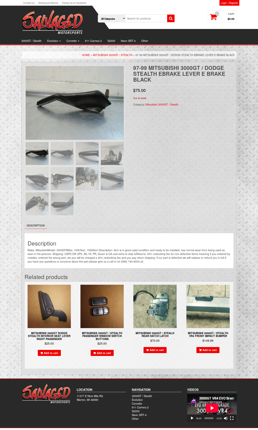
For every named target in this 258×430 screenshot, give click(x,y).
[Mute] (226, 418)
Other (144, 41)
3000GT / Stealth (31, 41)
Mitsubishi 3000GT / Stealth (112, 55)
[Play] (192, 418)
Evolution (53, 41)
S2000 (111, 41)
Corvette (71, 41)
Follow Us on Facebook (74, 2)
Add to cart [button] (51, 353)
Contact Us (29, 2)
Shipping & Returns (48, 2)
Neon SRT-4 (128, 41)
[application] (212, 408)
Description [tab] (36, 225)
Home (86, 55)
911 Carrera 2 (93, 41)
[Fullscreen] (232, 418)
